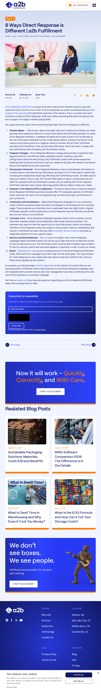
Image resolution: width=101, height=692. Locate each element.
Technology (48, 631)
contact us (21, 280)
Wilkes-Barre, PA (81, 626)
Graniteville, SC (80, 631)
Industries (47, 626)
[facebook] (11, 620)
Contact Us (47, 637)
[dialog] (50, 681)
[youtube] (21, 620)
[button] (94, 5)
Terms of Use (49, 660)
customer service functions (67, 231)
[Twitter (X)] (16, 620)
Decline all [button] (79, 681)
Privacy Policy (49, 654)
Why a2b (46, 614)
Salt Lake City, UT (81, 620)
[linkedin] (6, 620)
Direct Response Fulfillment (18, 107)
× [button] (98, 673)
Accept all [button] (79, 675)
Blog (14, 36)
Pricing (75, 665)
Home (7, 36)
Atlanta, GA (78, 614)
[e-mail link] (94, 95)
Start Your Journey (50, 391)
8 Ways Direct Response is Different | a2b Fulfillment (42, 36)
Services (46, 620)
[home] (15, 5)
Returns (44, 237)
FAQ (74, 660)
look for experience (45, 265)
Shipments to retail (27, 251)
